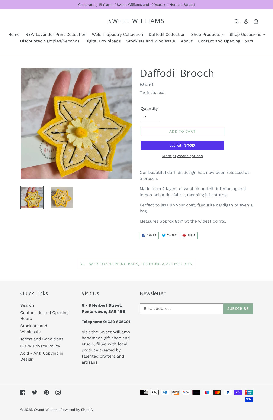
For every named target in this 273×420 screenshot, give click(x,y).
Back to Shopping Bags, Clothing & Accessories (139, 263)
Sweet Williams (136, 20)
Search (27, 305)
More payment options (182, 156)
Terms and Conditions (41, 339)
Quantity (149, 108)
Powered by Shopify (77, 410)
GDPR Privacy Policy (40, 346)
